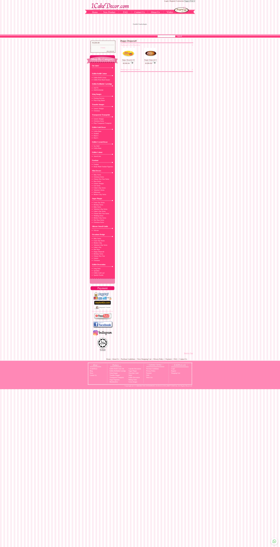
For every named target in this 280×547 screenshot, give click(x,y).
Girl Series (97, 186)
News (91, 373)
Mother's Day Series (100, 194)
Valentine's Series (99, 190)
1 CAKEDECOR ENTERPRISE (144, 386)
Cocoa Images (133, 382)
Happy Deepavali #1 (150, 60)
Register (172, 1)
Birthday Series (98, 205)
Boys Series (97, 181)
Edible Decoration (98, 264)
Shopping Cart (175, 373)
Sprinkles (96, 271)
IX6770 (96, 88)
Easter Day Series (99, 202)
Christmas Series (99, 121)
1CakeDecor (93, 369)
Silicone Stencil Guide (100, 226)
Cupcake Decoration (135, 369)
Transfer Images (98, 104)
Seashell (96, 133)
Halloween (97, 192)
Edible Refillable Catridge (118, 371)
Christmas (97, 111)
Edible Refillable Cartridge (102, 84)
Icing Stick (97, 268)
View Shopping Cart (144, 359)
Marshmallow (114, 382)
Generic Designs (99, 108)
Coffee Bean (97, 131)
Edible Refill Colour (99, 74)
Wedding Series (98, 216)
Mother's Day (98, 243)
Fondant (95, 160)
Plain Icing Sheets (99, 100)
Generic (96, 258)
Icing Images (96, 94)
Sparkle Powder (98, 275)
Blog (91, 371)
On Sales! (95, 66)
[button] (274, 541)
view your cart (110, 51)
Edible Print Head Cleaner (102, 80)
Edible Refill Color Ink (117, 369)
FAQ (175, 359)
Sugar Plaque (97, 198)
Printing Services (99, 98)
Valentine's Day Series (100, 209)
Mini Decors (96, 171)
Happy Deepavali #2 (128, 60)
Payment (169, 359)
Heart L (96, 138)
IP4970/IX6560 (98, 90)
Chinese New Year (99, 256)
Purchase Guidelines (128, 359)
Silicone (96, 230)
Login (166, 1)
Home (108, 359)
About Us (115, 359)
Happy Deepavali (99, 252)
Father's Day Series (100, 188)
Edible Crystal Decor (100, 142)
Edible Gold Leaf (99, 273)
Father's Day (97, 247)
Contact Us (183, 359)
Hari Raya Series (99, 220)
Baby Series (97, 175)
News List (149, 377)
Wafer (130, 375)
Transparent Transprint (101, 115)
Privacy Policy (158, 359)
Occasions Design (98, 234)
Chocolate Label (134, 373)
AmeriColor (97, 156)
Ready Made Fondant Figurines (103, 166)
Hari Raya (97, 249)
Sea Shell (96, 146)
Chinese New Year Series (101, 179)
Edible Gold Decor (99, 127)
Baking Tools (133, 380)
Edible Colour (97, 152)
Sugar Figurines (114, 380)
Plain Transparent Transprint (102, 123)
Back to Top (188, 353)
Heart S (96, 136)
